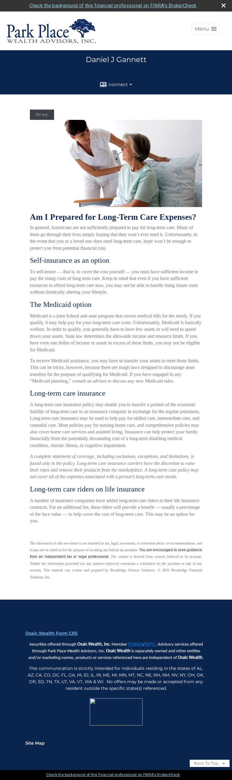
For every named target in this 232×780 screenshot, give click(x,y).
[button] (206, 29)
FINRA (135, 644)
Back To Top (207, 763)
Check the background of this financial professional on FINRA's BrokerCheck (112, 5)
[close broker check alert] (223, 5)
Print (42, 114)
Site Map (35, 743)
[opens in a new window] (116, 724)
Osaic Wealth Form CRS (51, 633)
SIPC (150, 644)
